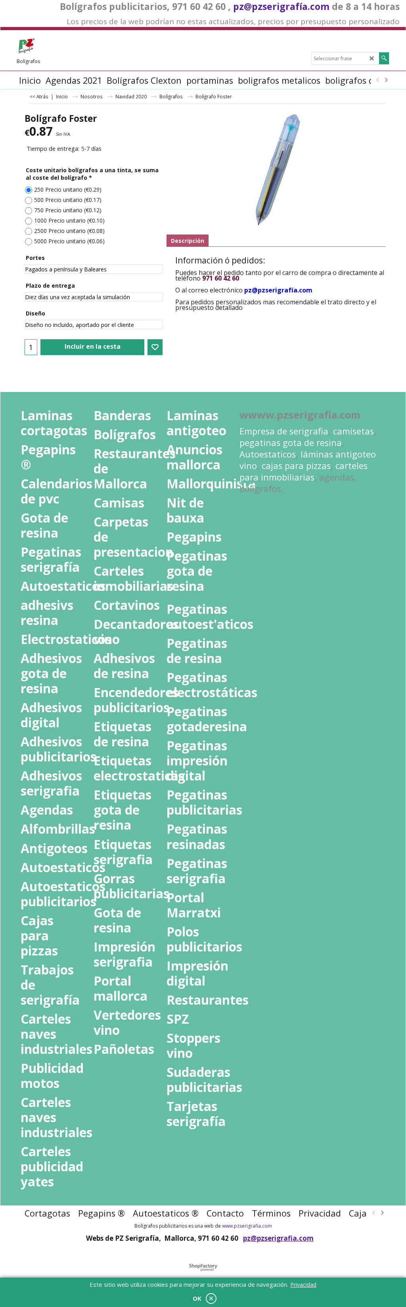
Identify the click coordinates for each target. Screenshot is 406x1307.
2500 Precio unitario (69, 230)
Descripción (187, 240)
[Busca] (384, 58)
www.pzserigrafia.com (247, 1225)
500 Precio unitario (68, 200)
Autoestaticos (267, 454)
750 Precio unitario (68, 210)
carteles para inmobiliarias (303, 471)
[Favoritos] (155, 347)
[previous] (377, 80)
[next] (385, 80)
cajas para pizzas (296, 465)
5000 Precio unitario (69, 241)
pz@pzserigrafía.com (281, 6)
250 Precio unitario (68, 189)
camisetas (353, 431)
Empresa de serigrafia (283, 431)
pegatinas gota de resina (290, 442)
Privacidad (303, 1284)
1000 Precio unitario (69, 220)
